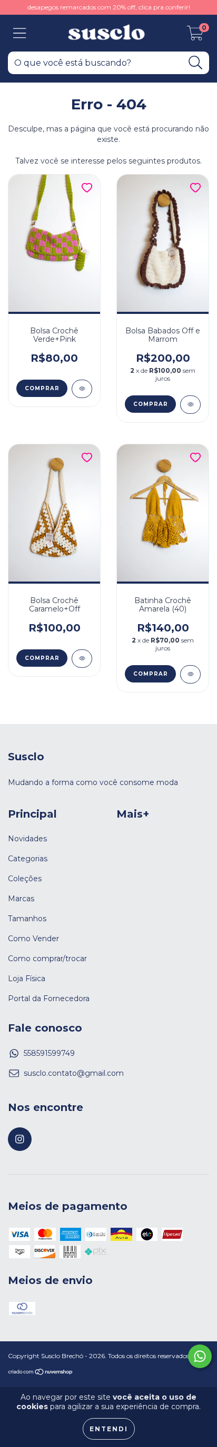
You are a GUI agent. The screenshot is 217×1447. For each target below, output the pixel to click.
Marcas (21, 898)
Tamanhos (27, 918)
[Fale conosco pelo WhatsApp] (200, 1356)
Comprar (42, 388)
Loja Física (26, 978)
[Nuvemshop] (41, 1373)
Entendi (109, 1429)
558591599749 (49, 1053)
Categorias (27, 858)
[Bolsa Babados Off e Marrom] (190, 404)
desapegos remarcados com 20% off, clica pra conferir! (108, 7)
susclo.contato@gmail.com (74, 1073)
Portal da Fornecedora (49, 998)
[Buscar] (195, 62)
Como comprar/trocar (47, 958)
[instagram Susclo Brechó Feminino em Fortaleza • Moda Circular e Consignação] (20, 1139)
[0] (195, 35)
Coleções (25, 878)
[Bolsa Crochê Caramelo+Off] (82, 658)
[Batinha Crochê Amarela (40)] (190, 674)
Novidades (27, 838)
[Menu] (20, 33)
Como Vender (33, 938)
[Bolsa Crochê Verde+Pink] (82, 389)
